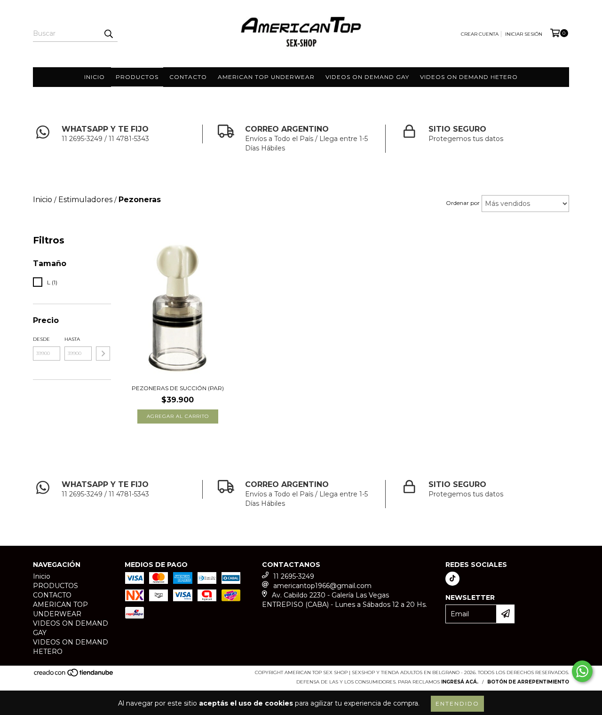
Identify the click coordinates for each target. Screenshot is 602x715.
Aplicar (103, 353)
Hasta (72, 339)
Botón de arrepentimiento (528, 682)
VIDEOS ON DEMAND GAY (367, 76)
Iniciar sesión (523, 34)
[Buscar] (108, 33)
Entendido (457, 703)
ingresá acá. (459, 682)
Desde (41, 339)
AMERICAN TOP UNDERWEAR (266, 76)
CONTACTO (188, 76)
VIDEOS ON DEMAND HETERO (469, 76)
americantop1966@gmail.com (322, 585)
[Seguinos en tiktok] (452, 579)
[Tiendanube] (74, 675)
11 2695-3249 (293, 576)
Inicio (94, 76)
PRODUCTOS (137, 76)
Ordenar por (463, 202)
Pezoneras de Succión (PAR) (178, 388)
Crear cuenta (480, 34)
